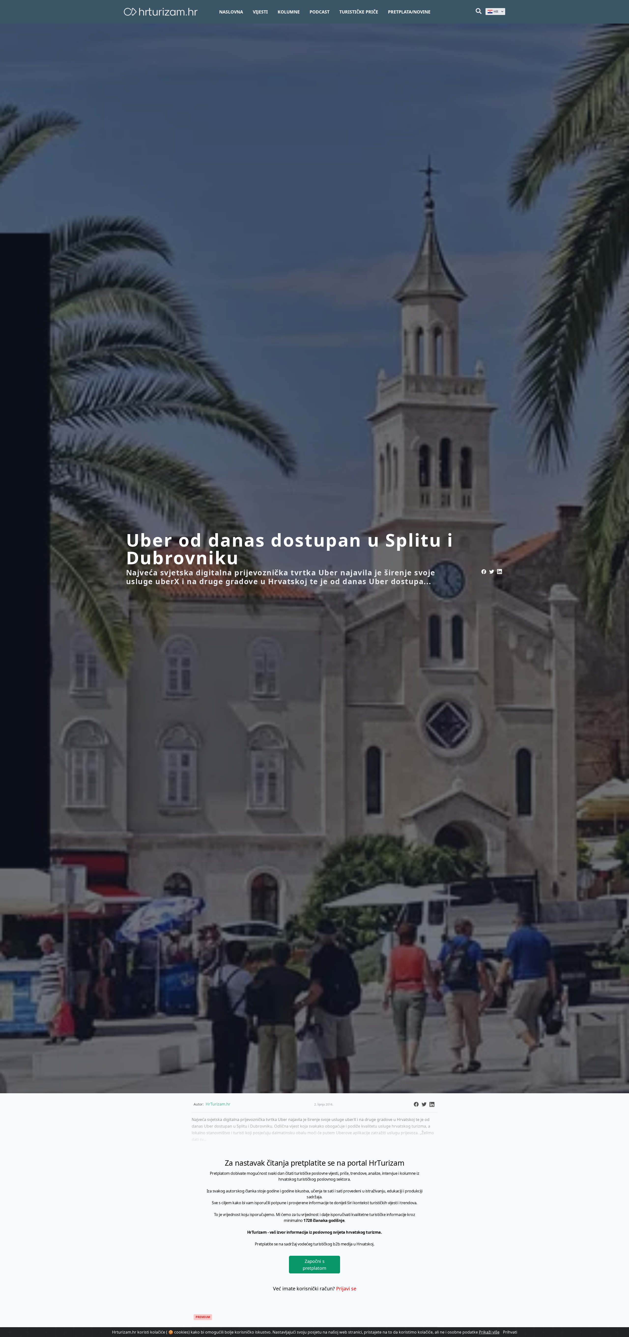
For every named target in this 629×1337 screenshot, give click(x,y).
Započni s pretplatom (314, 1264)
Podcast (319, 12)
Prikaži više (489, 1332)
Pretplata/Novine (409, 12)
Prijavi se (346, 1288)
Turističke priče (358, 12)
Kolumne (289, 12)
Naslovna (231, 12)
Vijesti (260, 12)
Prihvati (510, 1332)
